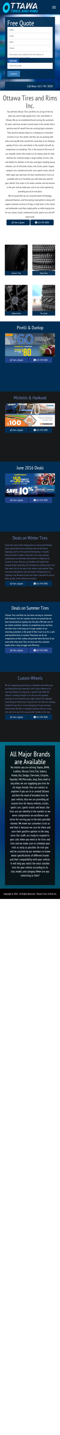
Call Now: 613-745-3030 (40, 86)
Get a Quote (19, 222)
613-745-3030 (43, 222)
